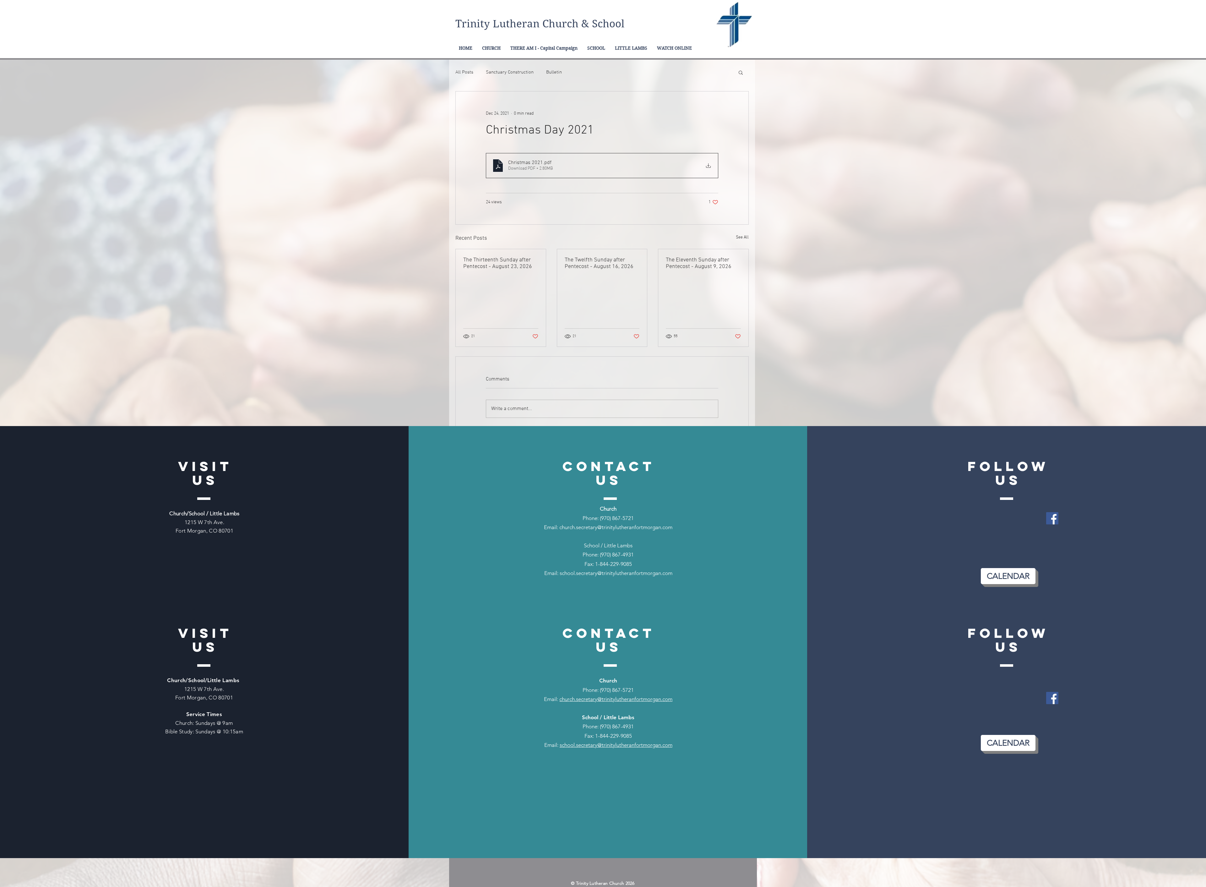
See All (742, 237)
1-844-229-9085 (613, 564)
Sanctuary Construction (510, 72)
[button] (741, 72)
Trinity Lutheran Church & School (539, 24)
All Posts (464, 72)
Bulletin (554, 72)
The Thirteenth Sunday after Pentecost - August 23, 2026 (497, 263)
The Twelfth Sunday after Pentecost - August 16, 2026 (599, 263)
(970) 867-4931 (617, 554)
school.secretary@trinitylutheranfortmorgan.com (616, 573)
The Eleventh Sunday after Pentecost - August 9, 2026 (698, 263)
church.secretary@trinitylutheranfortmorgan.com (615, 527)
